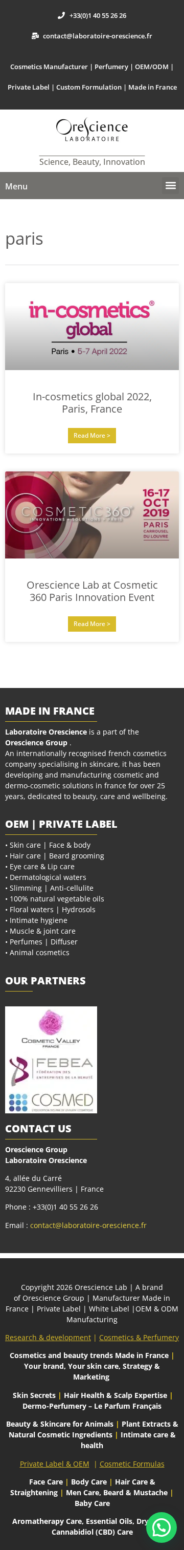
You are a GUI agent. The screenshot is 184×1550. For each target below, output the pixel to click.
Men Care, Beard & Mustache (117, 1492)
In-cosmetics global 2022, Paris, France (92, 403)
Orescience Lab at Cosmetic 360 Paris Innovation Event (92, 591)
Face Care (47, 1482)
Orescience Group (36, 742)
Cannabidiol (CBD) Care (92, 1532)
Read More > (92, 435)
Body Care (89, 1482)
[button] (170, 185)
